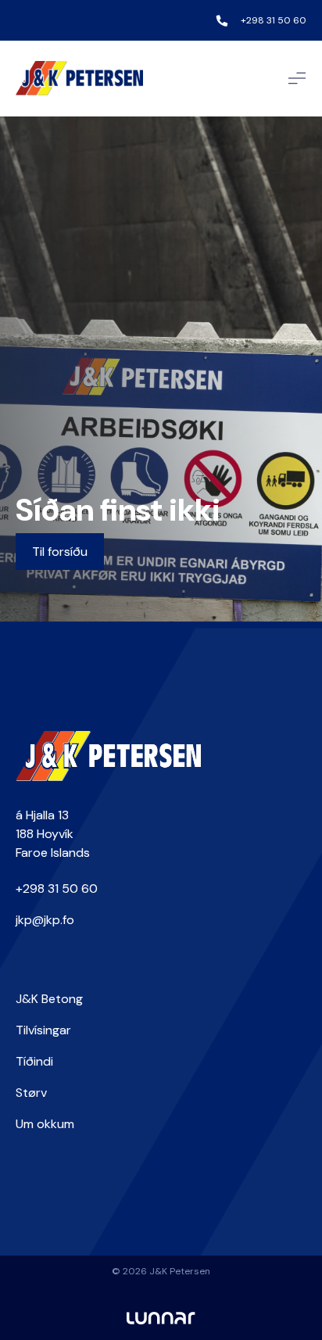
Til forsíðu (60, 551)
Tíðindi (34, 1061)
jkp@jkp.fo (45, 920)
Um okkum (45, 1124)
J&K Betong (49, 999)
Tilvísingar (43, 1030)
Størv (31, 1092)
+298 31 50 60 (273, 20)
